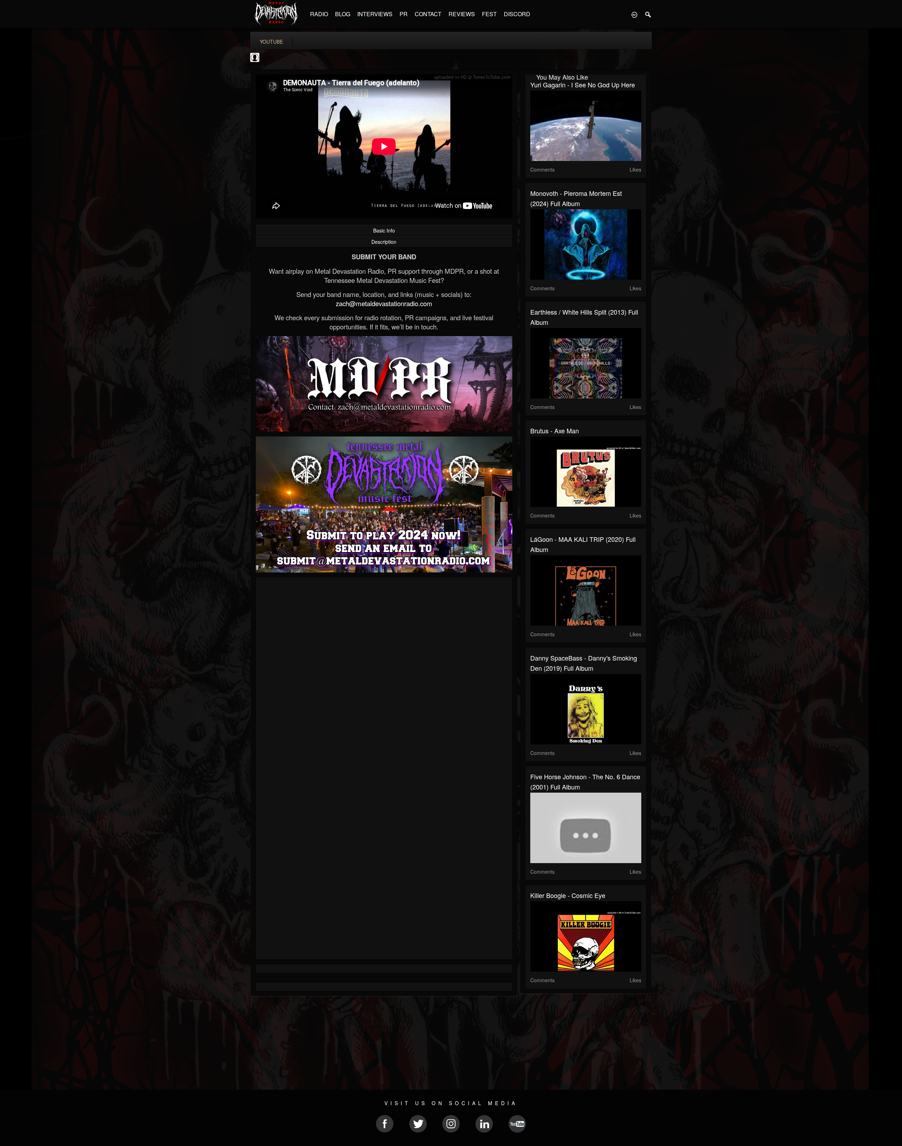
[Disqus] (384, 677)
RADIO (319, 14)
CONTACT (428, 14)
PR (404, 14)
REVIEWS (462, 14)
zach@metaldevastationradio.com (384, 303)
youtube (271, 41)
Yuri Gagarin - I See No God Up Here (582, 84)
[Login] (634, 14)
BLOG (342, 14)
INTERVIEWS (375, 14)
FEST (489, 14)
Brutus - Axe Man (554, 430)
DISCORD (517, 14)
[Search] (648, 14)
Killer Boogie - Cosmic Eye (567, 895)
